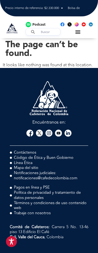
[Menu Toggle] (78, 32)
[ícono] (70, 24)
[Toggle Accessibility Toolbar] (11, 242)
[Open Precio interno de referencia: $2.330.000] (61, 8)
